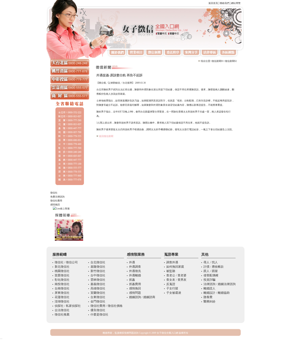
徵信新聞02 (231, 61)
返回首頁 (213, 3)
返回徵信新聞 (106, 136)
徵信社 (53, 192)
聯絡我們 (224, 3)
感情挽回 (55, 204)
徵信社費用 (56, 200)
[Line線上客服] (69, 209)
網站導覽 (236, 3)
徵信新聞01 (217, 61)
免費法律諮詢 (57, 196)
